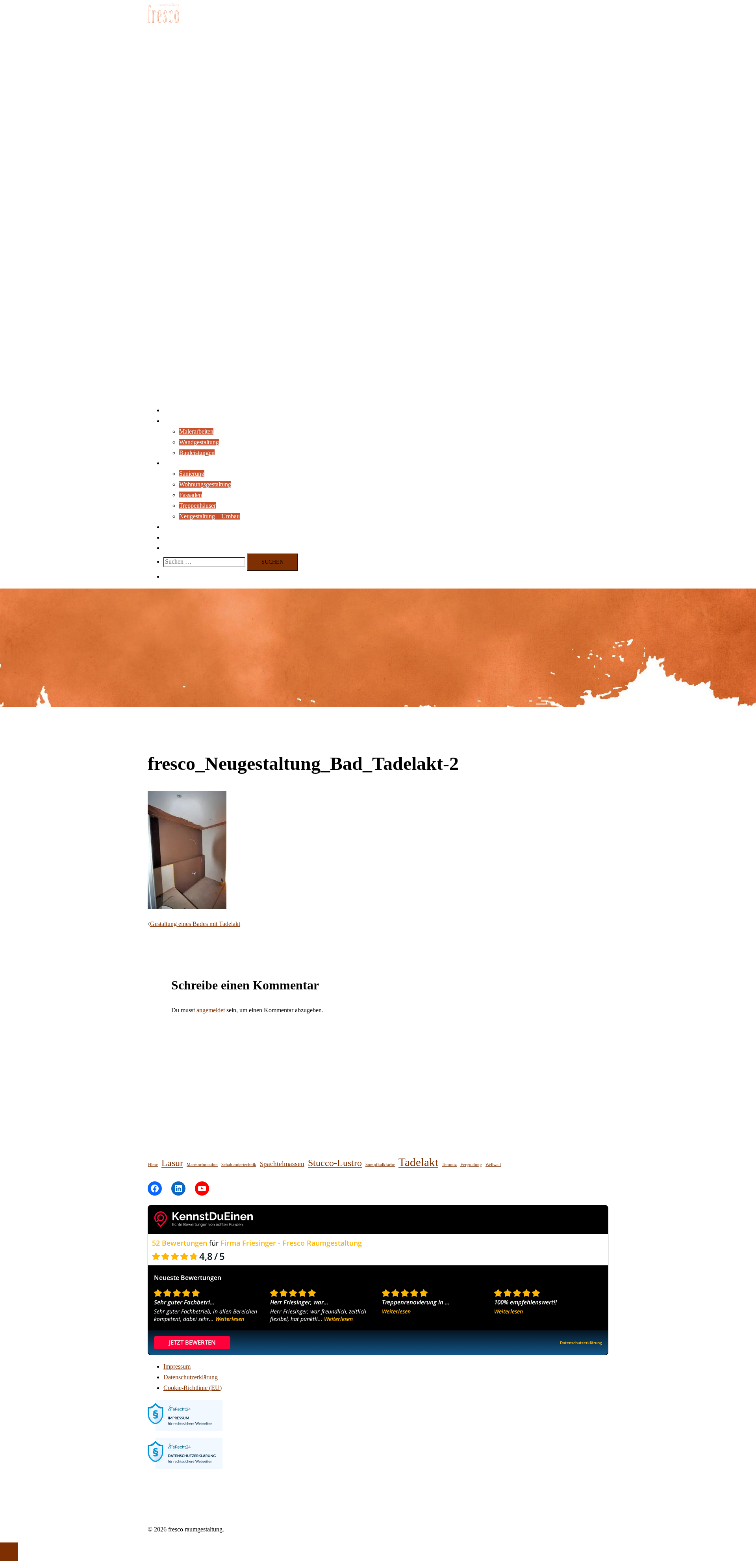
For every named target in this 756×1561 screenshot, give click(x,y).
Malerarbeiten (196, 431)
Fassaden (190, 495)
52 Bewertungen (179, 1243)
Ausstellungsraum (185, 526)
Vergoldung (471, 1164)
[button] (167, 576)
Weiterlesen (229, 1319)
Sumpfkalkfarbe (380, 1164)
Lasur (172, 1162)
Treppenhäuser (197, 505)
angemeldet (210, 1010)
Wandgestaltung (199, 442)
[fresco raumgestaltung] (163, 29)
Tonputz (449, 1164)
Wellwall (493, 1164)
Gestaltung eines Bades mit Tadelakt (195, 923)
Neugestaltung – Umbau (209, 516)
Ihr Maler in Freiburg (189, 410)
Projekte (173, 463)
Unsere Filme (180, 537)
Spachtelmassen (282, 1164)
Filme (153, 1164)
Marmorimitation (202, 1164)
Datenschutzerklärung (190, 1377)
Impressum (177, 1366)
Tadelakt (418, 1162)
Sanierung (191, 473)
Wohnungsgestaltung (205, 484)
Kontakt (173, 547)
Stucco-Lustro (335, 1162)
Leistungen (177, 420)
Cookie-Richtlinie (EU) (192, 1387)
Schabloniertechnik (238, 1164)
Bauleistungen (197, 452)
